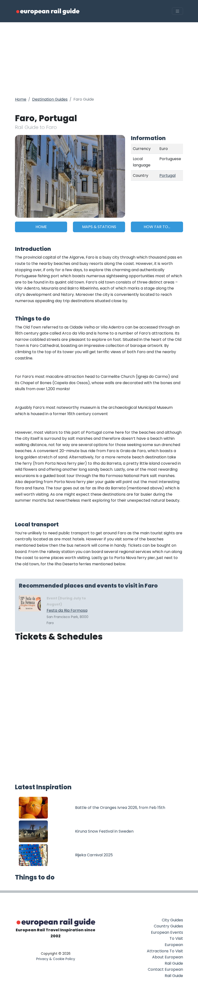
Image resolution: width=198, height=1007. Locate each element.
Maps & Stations (99, 227)
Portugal (167, 175)
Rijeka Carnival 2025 (94, 855)
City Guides (172, 920)
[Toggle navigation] (177, 11)
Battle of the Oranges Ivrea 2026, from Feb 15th (120, 807)
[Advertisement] (99, 58)
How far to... (157, 227)
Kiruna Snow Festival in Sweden (104, 831)
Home (20, 99)
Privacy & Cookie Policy (55, 958)
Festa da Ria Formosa (67, 610)
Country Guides (168, 926)
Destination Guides (50, 99)
